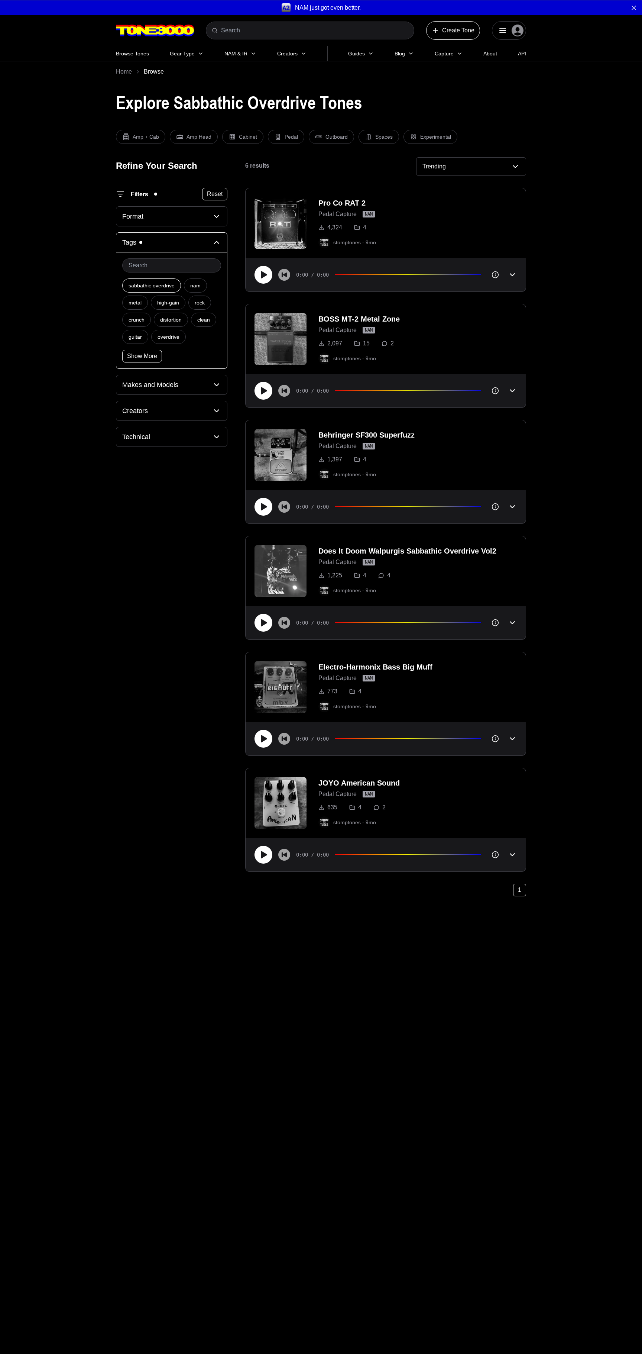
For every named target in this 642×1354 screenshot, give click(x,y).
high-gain (168, 303)
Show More (142, 356)
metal (135, 303)
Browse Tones (132, 54)
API (522, 54)
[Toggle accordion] (512, 274)
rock (200, 303)
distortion (171, 320)
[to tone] (280, 223)
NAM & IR (235, 54)
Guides (356, 54)
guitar (135, 337)
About (490, 54)
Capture (444, 54)
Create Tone (458, 30)
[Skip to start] (284, 275)
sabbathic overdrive (152, 285)
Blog (400, 54)
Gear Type (182, 54)
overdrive (168, 337)
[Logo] (155, 30)
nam (195, 285)
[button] (321, 7)
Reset (215, 194)
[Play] (263, 275)
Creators (287, 54)
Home (124, 71)
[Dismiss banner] (634, 8)
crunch (137, 320)
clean (203, 320)
